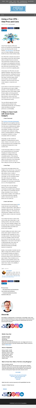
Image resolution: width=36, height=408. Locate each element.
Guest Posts (5, 287)
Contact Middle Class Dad (12, 2)
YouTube (14, 1)
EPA (18, 204)
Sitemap (5, 388)
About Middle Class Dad (23, 1)
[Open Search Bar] (34, 15)
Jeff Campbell (9, 270)
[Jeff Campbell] (4, 274)
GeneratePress (24, 403)
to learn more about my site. (18, 376)
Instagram (10, 1)
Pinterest (7, 1)
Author (3, 268)
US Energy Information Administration (11, 121)
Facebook (3, 1)
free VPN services (9, 50)
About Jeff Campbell (30, 1)
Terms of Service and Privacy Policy (22, 2)
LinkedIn (18, 1)
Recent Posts (6, 268)
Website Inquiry (8, 344)
